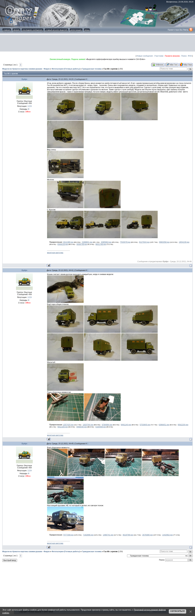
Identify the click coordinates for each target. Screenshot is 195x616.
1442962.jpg (167, 535)
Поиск (183, 56)
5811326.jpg (62, 427)
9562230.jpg (183, 425)
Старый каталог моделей (56, 30)
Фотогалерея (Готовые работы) (66, 69)
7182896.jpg (88, 535)
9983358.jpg (164, 242)
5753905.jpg (145, 425)
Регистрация (76, 30)
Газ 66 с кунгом (110, 69)
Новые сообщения (145, 56)
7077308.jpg (68, 535)
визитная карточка (55, 253)
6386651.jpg (164, 425)
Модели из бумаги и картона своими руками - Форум (26, 69)
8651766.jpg (101, 244)
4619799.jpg (128, 535)
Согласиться (177, 611)
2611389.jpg (68, 242)
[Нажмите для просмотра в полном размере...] (65, 120)
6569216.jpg (62, 244)
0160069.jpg (100, 427)
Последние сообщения (32, 30)
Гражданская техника (92, 69)
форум (16, 30)
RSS (190, 56)
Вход (87, 30)
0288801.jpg (87, 242)
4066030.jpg (81, 427)
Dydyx (24, 79)
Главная (6, 30)
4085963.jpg (106, 242)
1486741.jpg (108, 535)
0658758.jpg (81, 244)
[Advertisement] (97, 43)
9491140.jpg (126, 425)
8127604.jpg (144, 242)
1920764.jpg (88, 425)
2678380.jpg (147, 535)
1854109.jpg (184, 242)
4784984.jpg (107, 425)
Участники (158, 56)
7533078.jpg (125, 242)
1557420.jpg (68, 425)
